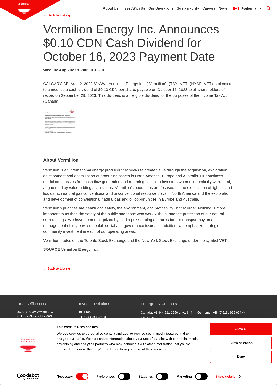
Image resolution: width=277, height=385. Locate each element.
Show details (225, 376)
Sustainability (188, 8)
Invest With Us (133, 8)
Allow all (240, 329)
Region (251, 8)
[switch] (124, 376)
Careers (208, 8)
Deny (241, 356)
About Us (110, 8)
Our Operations (161, 8)
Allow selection (241, 343)
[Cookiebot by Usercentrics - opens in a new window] (28, 376)
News (223, 8)
